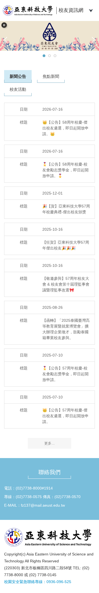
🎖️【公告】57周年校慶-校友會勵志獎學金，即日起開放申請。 (65, 374)
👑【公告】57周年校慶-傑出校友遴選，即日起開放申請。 (65, 416)
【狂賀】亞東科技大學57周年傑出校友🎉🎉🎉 (65, 245)
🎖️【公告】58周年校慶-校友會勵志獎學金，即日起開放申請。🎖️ (65, 170)
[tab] (44, 55)
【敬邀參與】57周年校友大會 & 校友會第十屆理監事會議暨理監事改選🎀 (65, 284)
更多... (49, 443)
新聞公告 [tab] (18, 76)
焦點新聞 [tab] (51, 76)
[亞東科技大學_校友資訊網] (28, 10)
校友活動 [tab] (18, 89)
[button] (4, 25)
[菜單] (90, 9)
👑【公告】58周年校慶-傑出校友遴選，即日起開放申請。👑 (65, 128)
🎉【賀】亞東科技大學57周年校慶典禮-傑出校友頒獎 (66, 209)
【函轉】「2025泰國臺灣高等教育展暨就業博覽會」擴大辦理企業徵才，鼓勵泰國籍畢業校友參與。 (66, 329)
